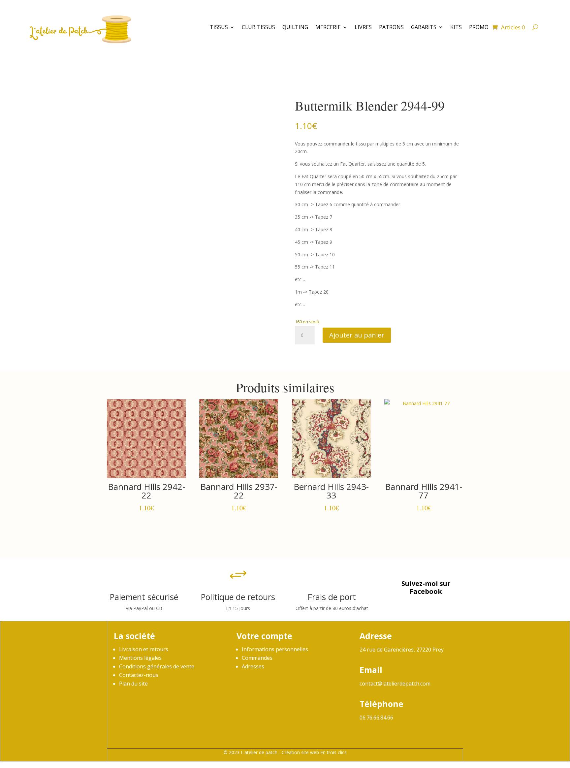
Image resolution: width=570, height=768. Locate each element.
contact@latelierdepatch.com (395, 683)
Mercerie (328, 27)
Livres (363, 27)
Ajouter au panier (356, 335)
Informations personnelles (275, 649)
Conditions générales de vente (156, 666)
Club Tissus (258, 27)
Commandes (257, 657)
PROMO (479, 27)
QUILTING (295, 27)
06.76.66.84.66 (376, 717)
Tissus (219, 27)
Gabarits (423, 27)
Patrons (391, 27)
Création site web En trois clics (314, 752)
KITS (456, 27)
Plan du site (133, 683)
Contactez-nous (138, 675)
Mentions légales (140, 657)
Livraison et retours (143, 649)
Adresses (253, 666)
